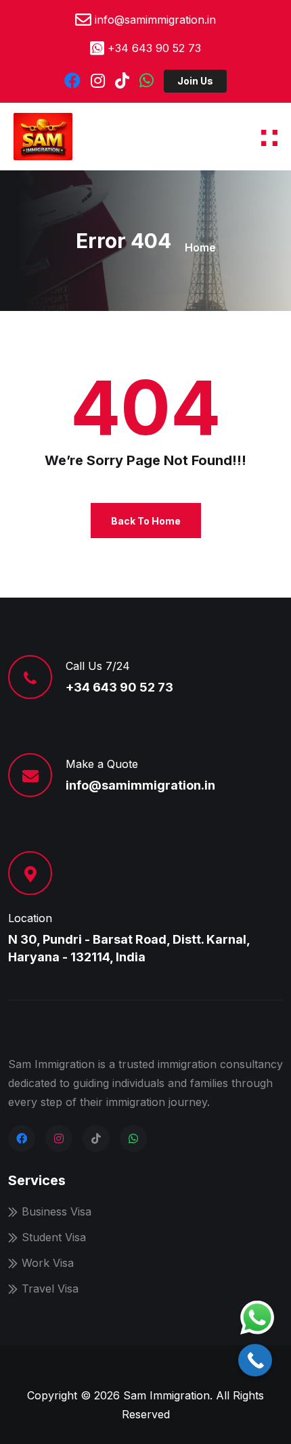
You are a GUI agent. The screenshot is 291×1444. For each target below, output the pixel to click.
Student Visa (54, 1237)
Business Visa (56, 1211)
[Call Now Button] (255, 1360)
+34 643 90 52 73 (154, 48)
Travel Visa (50, 1288)
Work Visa (48, 1263)
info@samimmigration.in (155, 19)
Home (200, 247)
